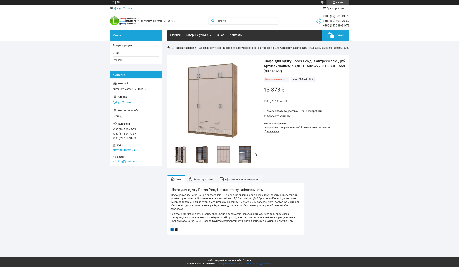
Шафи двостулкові (210, 47)
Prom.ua (247, 260)
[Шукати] (213, 21)
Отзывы (117, 60)
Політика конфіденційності (258, 263)
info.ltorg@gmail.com (125, 161)
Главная (175, 35)
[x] (176, 229)
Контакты (236, 35)
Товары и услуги (197, 35)
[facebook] (172, 229)
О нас (220, 35)
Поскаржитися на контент (230, 263)
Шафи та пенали (186, 47)
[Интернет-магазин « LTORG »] (124, 20)
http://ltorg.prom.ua (124, 149)
